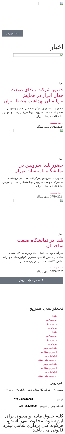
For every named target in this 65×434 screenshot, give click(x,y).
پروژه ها (52, 327)
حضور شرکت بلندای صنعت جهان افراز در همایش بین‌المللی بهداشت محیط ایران (33, 95)
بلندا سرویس (50, 347)
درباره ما (52, 323)
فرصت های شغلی (47, 359)
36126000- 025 (28, 405)
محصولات (51, 319)
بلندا (54, 315)
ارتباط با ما (51, 355)
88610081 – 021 (23, 399)
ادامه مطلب (56, 122)
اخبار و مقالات (49, 351)
